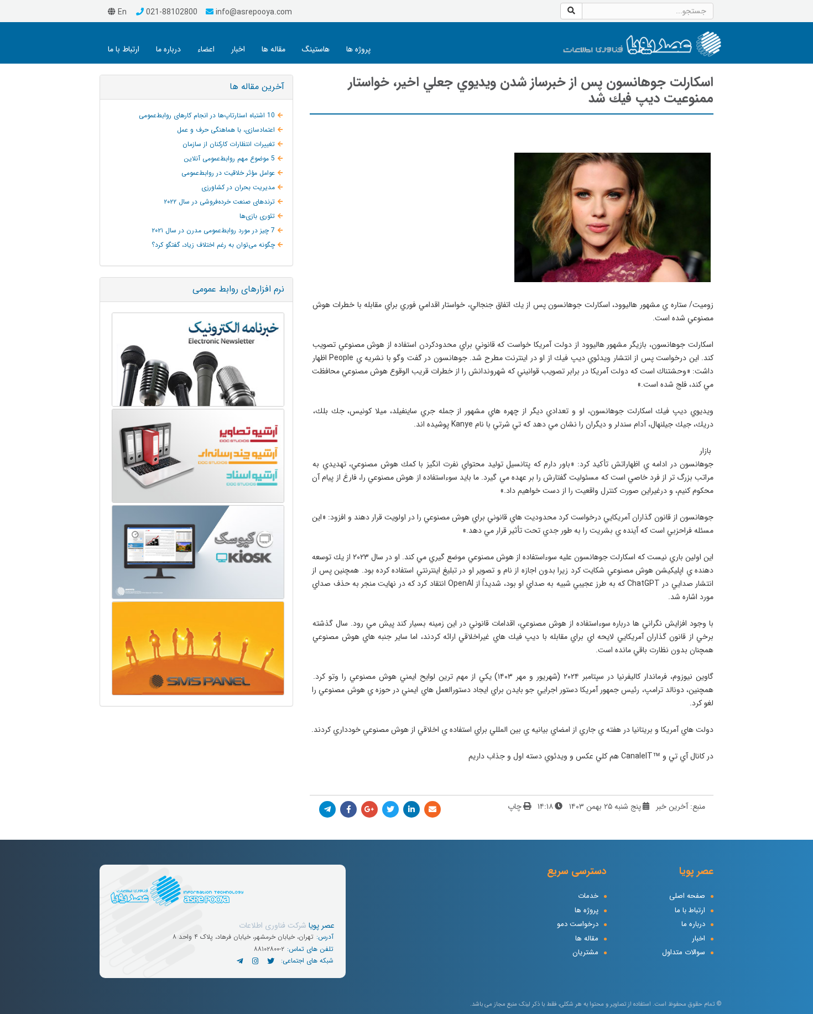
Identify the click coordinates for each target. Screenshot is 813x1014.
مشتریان (585, 953)
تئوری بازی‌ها (257, 216)
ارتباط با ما (123, 49)
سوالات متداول (683, 953)
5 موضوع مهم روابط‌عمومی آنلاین (229, 158)
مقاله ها (273, 49)
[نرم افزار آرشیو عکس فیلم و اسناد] (196, 456)
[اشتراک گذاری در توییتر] (390, 809)
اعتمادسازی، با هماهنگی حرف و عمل (226, 129)
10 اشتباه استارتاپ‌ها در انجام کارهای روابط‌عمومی (207, 115)
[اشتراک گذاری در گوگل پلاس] (369, 809)
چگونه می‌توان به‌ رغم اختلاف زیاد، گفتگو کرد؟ (213, 245)
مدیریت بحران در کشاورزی (238, 187)
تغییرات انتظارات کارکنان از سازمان (229, 144)
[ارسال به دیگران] (432, 809)
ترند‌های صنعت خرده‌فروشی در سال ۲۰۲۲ (219, 201)
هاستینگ (316, 49)
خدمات (588, 896)
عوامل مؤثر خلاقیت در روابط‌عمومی (228, 173)
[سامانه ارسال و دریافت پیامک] (196, 648)
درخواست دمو (577, 924)
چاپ (515, 806)
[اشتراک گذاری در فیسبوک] (348, 809)
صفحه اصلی (687, 896)
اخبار (238, 49)
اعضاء (206, 49)
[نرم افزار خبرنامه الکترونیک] (196, 360)
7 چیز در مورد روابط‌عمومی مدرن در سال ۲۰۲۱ (213, 230)
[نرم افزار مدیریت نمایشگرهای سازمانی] (196, 552)
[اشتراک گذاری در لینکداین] (411, 809)
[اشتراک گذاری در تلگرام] (327, 809)
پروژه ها (358, 49)
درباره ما (168, 49)
